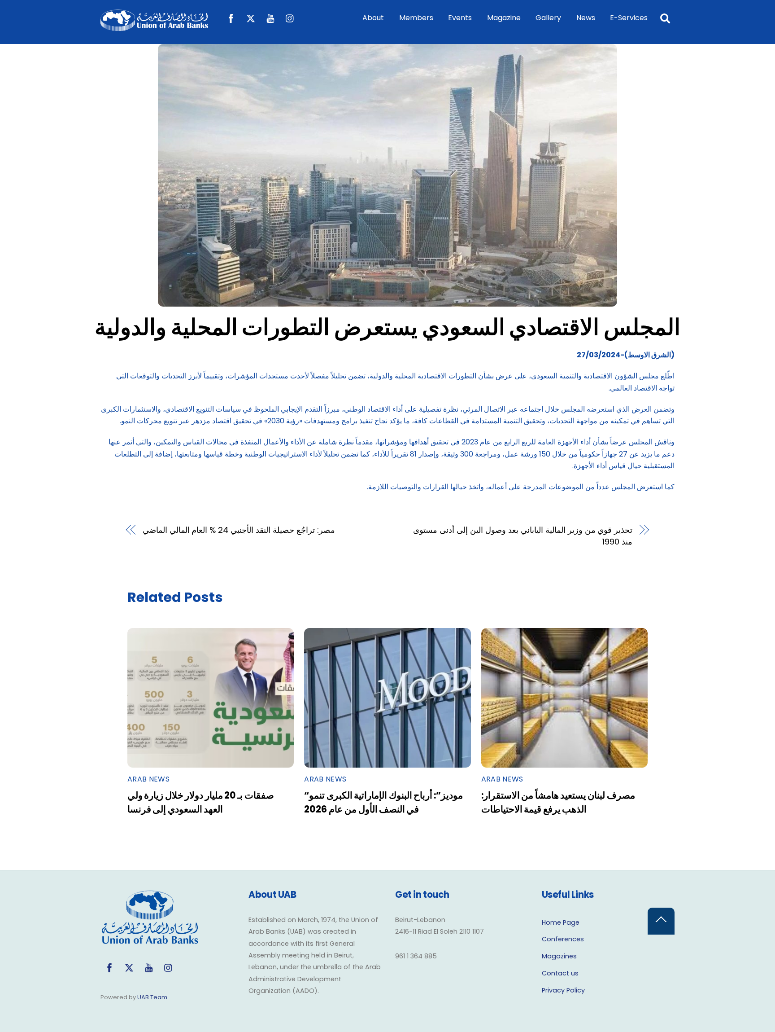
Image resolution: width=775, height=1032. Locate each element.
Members (416, 18)
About (373, 18)
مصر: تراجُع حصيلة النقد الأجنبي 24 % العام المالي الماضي (239, 530)
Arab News (148, 779)
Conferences (563, 939)
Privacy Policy (563, 990)
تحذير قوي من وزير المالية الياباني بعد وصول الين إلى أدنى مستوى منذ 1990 (522, 535)
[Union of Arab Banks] (154, 26)
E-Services (629, 18)
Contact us (560, 973)
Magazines (559, 956)
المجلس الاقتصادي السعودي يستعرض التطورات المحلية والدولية (387, 327)
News (585, 18)
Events (460, 18)
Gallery (548, 18)
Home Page (560, 922)
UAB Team (152, 997)
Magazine (504, 18)
